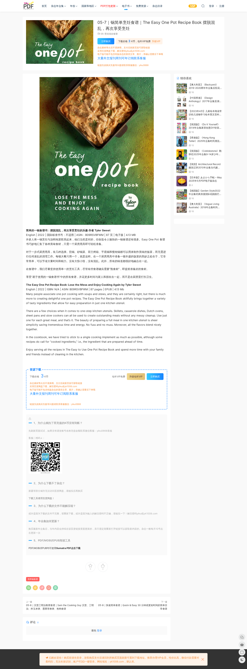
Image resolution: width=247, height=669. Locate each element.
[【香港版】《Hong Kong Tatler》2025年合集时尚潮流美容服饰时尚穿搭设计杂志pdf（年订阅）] (181, 141)
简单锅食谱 (33, 579)
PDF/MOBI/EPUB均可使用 (54, 548)
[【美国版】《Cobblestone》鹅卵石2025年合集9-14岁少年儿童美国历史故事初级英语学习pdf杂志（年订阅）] (181, 154)
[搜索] (203, 5)
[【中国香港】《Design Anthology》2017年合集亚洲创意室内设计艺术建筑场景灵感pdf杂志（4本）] (181, 101)
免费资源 (141, 6)
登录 (99, 630)
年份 (72, 6)
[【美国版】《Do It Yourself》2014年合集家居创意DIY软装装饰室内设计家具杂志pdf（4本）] (181, 128)
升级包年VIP (135, 376)
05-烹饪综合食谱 (109, 33)
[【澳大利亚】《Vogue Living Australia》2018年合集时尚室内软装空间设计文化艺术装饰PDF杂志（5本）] (181, 207)
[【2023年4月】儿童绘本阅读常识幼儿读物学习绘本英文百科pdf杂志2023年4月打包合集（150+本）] (181, 114)
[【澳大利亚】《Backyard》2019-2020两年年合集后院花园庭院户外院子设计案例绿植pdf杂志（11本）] (181, 88)
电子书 (126, 6)
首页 (44, 6)
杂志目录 (157, 6)
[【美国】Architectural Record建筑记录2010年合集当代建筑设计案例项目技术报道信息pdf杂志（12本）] (181, 168)
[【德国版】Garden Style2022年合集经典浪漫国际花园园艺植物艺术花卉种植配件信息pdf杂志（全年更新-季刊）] (181, 194)
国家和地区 (87, 6)
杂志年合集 (57, 6)
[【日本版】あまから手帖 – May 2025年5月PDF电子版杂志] (181, 181)
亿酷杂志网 (28, 6)
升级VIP (156, 41)
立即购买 (106, 41)
